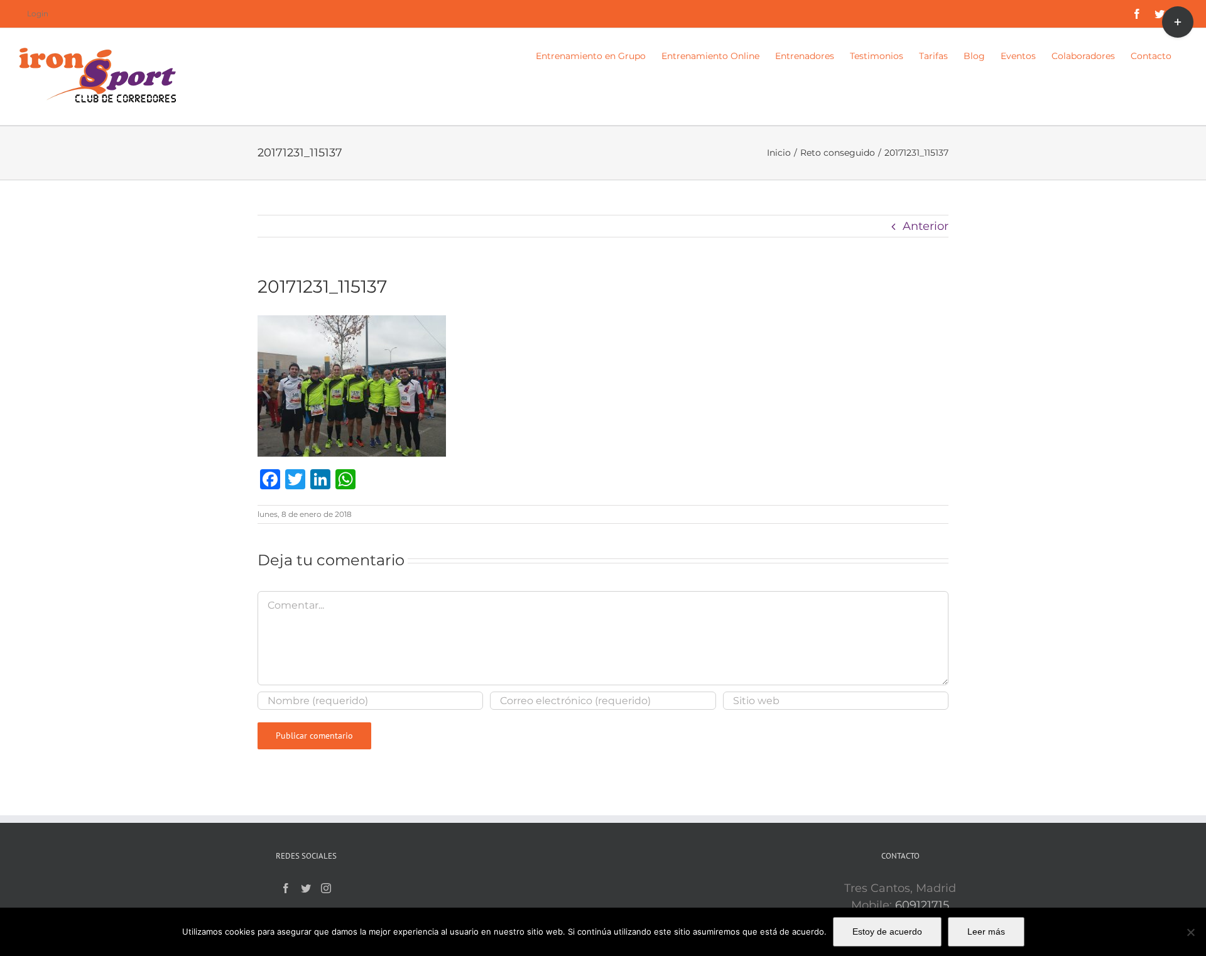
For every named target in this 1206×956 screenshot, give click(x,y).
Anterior (925, 226)
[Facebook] (286, 888)
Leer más (986, 931)
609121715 (922, 905)
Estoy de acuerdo (887, 931)
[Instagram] (326, 888)
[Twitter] (306, 888)
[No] (1190, 932)
